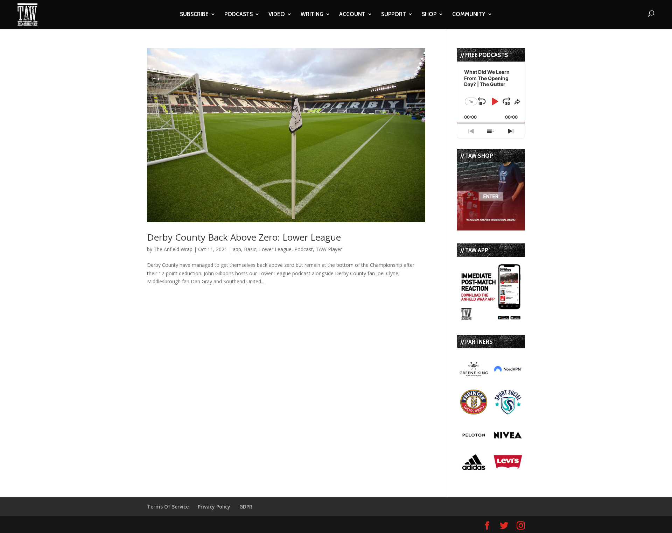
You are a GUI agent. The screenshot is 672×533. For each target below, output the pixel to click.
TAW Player (329, 249)
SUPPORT (393, 15)
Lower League (275, 249)
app (237, 249)
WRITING (312, 15)
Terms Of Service (168, 506)
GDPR (245, 506)
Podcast (303, 249)
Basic (250, 249)
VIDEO (276, 15)
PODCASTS (238, 15)
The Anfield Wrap (173, 249)
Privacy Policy (214, 506)
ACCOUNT (352, 15)
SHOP (429, 15)
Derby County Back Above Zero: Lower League (244, 237)
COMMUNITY (468, 15)
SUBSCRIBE (194, 15)
